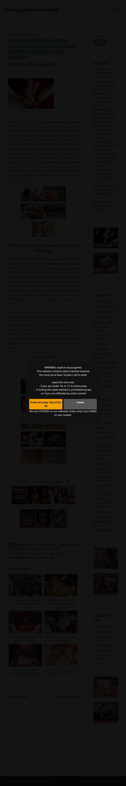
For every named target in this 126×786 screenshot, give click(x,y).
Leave (80, 402)
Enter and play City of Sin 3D (45, 404)
